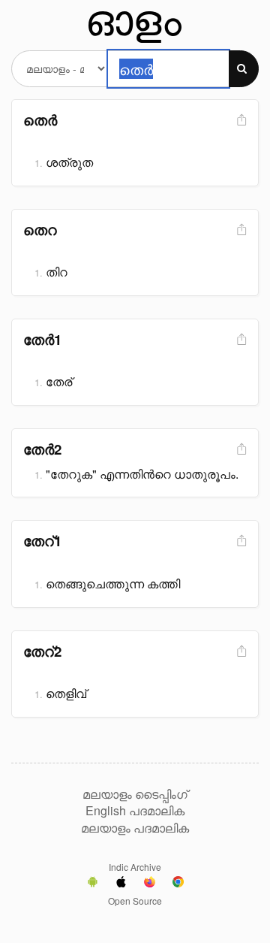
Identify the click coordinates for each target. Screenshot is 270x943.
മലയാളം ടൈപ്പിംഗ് (135, 794)
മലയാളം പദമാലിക (135, 828)
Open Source (135, 900)
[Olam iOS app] (121, 883)
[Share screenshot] (240, 120)
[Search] (244, 68)
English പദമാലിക (135, 810)
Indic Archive (135, 866)
